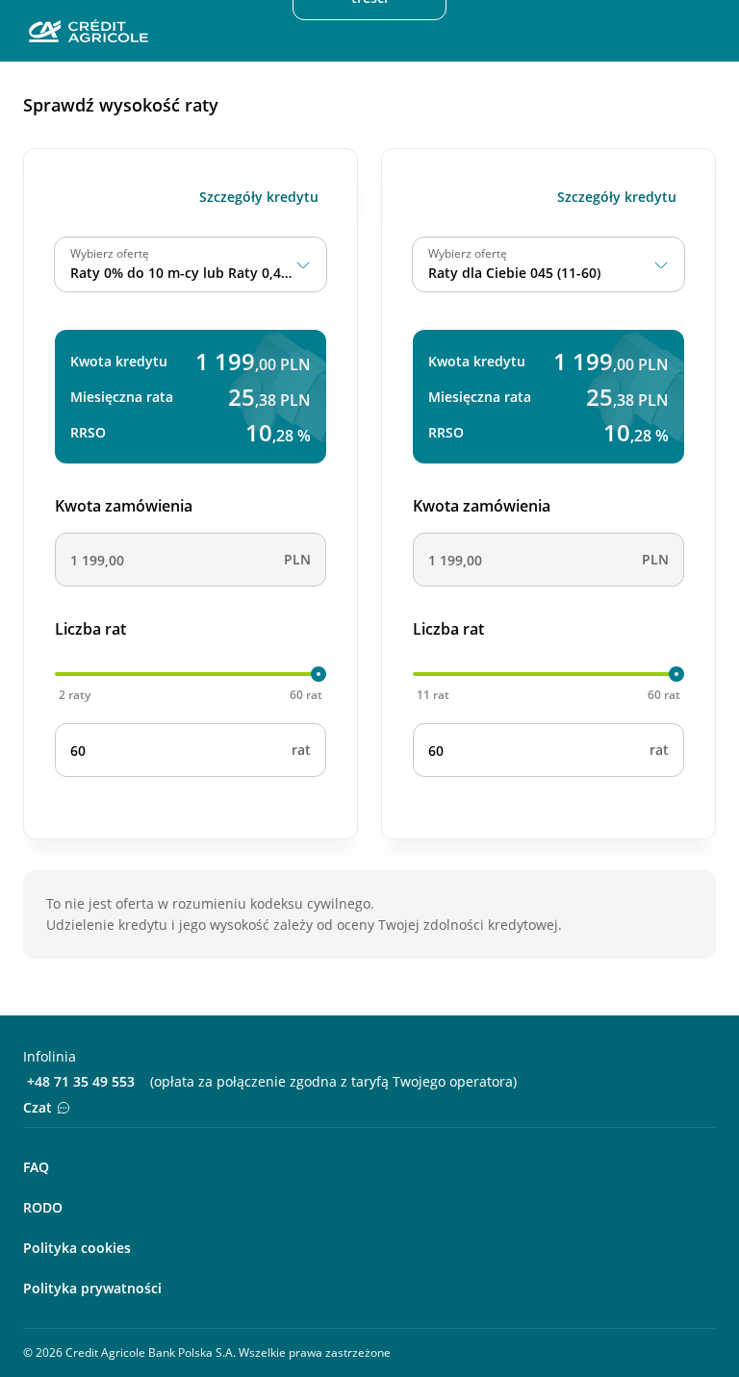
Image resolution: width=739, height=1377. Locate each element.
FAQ (36, 1167)
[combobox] (190, 264)
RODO (43, 1207)
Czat (37, 1107)
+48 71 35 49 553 (81, 1081)
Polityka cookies (77, 1248)
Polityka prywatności (92, 1288)
